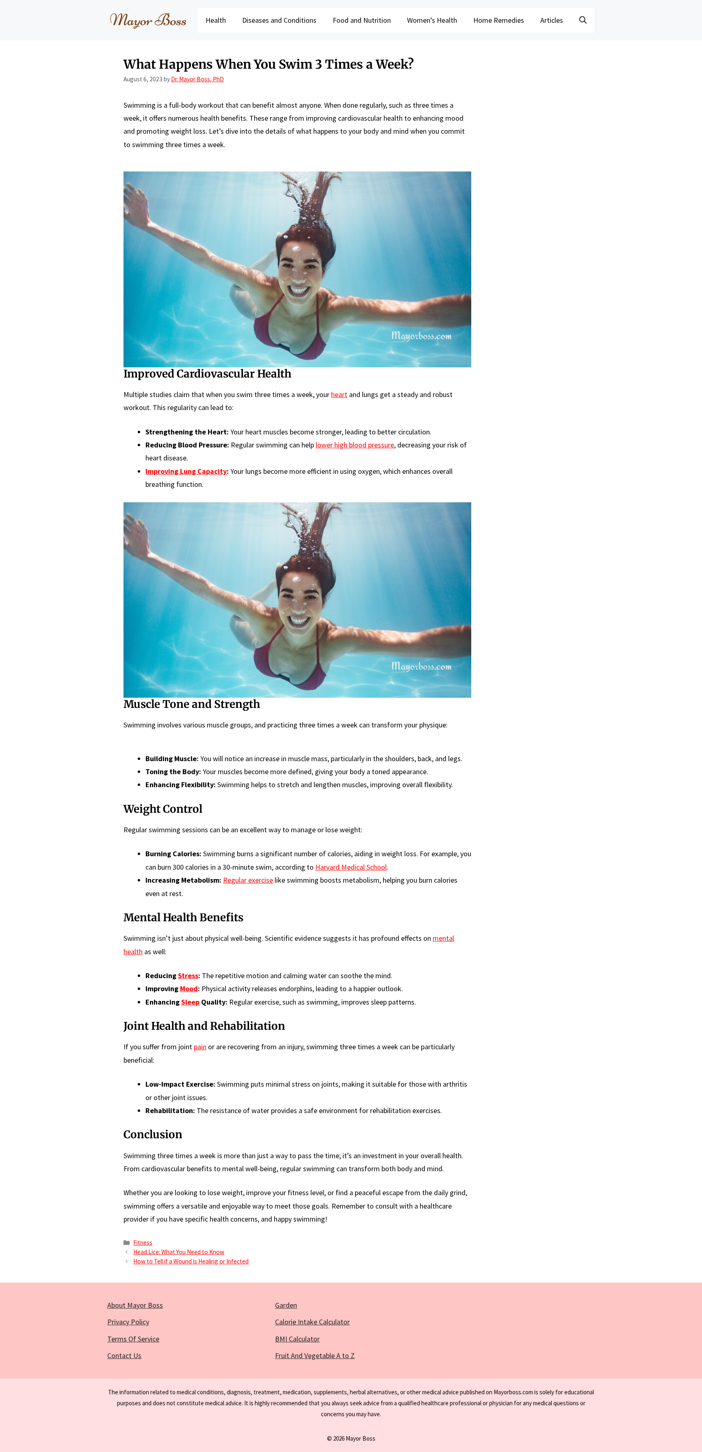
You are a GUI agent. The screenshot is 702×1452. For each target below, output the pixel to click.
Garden (286, 1305)
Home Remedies (498, 20)
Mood (189, 988)
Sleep (190, 1002)
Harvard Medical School (351, 867)
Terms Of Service (133, 1338)
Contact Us (124, 1355)
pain (200, 1046)
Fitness (142, 1242)
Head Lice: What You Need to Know (178, 1252)
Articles (551, 20)
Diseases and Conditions (279, 20)
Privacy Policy (128, 1321)
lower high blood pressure (355, 444)
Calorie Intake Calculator (312, 1321)
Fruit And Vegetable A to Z (315, 1355)
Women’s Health (432, 20)
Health (216, 20)
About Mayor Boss (135, 1305)
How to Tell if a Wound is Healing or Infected (191, 1261)
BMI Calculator (297, 1338)
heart (339, 394)
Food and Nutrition (362, 20)
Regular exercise (248, 880)
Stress (188, 975)
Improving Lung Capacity (186, 471)
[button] (583, 20)
